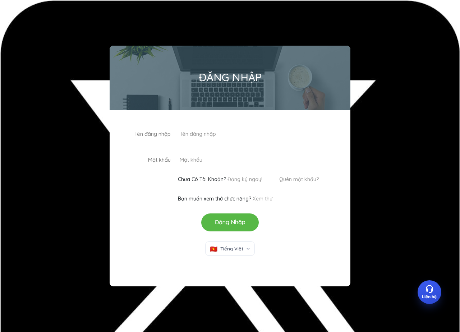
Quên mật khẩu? (299, 179)
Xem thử (262, 198)
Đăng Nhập (230, 222)
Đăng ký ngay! (244, 179)
